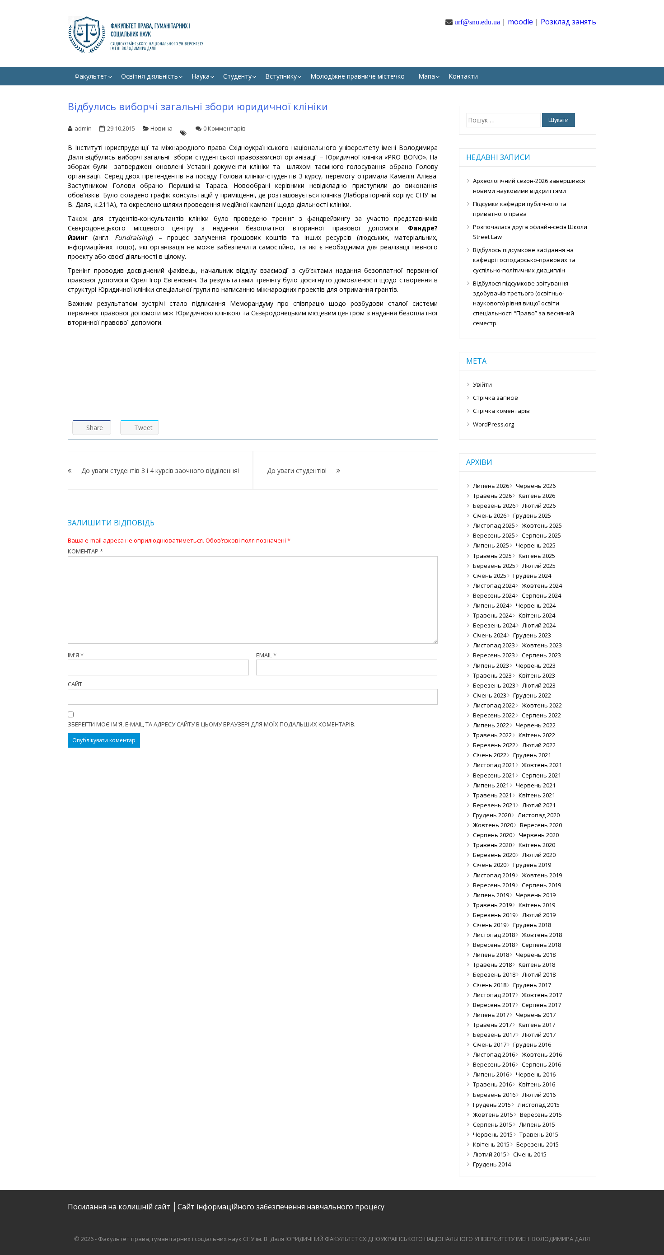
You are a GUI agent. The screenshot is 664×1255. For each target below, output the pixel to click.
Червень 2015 (493, 1134)
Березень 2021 (494, 805)
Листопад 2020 (539, 815)
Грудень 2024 (532, 575)
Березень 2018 (494, 974)
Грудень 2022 (532, 695)
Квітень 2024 (537, 615)
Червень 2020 (539, 835)
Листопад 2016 (494, 1054)
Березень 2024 (494, 625)
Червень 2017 (536, 1015)
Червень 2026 (536, 486)
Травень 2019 (492, 905)
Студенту (237, 76)
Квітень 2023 (537, 675)
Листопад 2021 (494, 765)
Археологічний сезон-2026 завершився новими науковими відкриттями (529, 186)
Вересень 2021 (494, 775)
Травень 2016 (492, 1084)
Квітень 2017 (537, 1025)
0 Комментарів (224, 128)
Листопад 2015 (539, 1104)
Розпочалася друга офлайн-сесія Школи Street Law (530, 232)
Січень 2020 (489, 865)
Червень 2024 (536, 605)
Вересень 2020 (541, 825)
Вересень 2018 (494, 945)
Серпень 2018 (541, 945)
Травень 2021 (492, 795)
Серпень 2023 (541, 655)
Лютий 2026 (539, 505)
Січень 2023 (489, 695)
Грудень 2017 (532, 985)
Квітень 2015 (491, 1144)
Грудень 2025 (532, 515)
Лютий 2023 (539, 685)
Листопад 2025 (494, 525)
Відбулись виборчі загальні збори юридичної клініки (198, 106)
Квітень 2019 (537, 905)
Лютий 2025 (539, 566)
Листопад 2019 (494, 875)
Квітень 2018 (537, 964)
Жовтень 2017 (542, 995)
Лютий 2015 (489, 1154)
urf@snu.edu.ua (477, 21)
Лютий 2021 (539, 805)
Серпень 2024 (541, 595)
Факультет (91, 76)
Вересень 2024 (494, 595)
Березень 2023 (494, 685)
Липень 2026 (491, 486)
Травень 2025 (492, 556)
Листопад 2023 (494, 645)
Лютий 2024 (539, 625)
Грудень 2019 (532, 865)
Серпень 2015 (492, 1124)
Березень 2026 (494, 505)
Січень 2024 (489, 635)
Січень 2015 (530, 1154)
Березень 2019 (494, 915)
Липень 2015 (537, 1124)
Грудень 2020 (492, 815)
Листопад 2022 (494, 705)
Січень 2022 (489, 755)
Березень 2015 (537, 1144)
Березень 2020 (494, 855)
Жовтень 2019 (542, 875)
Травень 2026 (492, 496)
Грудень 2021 (532, 755)
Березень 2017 (494, 1034)
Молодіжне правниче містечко (357, 76)
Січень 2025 (489, 575)
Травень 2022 (492, 735)
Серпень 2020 (492, 835)
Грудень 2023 (532, 635)
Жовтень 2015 (493, 1114)
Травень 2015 (538, 1134)
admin (83, 128)
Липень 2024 (491, 605)
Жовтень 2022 (542, 705)
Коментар (85, 551)
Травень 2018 (492, 964)
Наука (201, 76)
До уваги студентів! (297, 470)
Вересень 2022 (494, 715)
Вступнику (281, 76)
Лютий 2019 (539, 915)
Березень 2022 (494, 745)
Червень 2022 (536, 725)
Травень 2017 (492, 1025)
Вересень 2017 (494, 1005)
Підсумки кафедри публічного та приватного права (519, 209)
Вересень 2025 (494, 535)
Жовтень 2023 (542, 645)
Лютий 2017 (539, 1034)
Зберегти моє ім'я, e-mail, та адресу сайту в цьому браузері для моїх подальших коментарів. (211, 724)
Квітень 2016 (537, 1084)
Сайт (75, 684)
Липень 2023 (491, 665)
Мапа (426, 76)
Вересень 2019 (494, 885)
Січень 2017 (489, 1044)
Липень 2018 (491, 955)
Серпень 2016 (541, 1064)
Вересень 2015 (541, 1114)
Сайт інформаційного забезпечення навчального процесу (281, 1207)
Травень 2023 (492, 675)
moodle (520, 22)
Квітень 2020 (537, 845)
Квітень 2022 (537, 735)
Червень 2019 (536, 895)
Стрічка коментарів (501, 411)
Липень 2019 (491, 895)
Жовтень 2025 (542, 525)
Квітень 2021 (537, 795)
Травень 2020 (492, 845)
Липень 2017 (491, 1015)
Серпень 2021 (541, 775)
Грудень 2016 (532, 1044)
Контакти (463, 76)
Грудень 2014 (492, 1164)
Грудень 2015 (492, 1104)
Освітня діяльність (149, 76)
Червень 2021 (536, 785)
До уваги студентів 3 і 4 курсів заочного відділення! (160, 470)
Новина (161, 128)
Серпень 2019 (541, 885)
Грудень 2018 (532, 925)
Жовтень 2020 (493, 825)
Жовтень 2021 (542, 765)
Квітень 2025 (537, 556)
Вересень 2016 (494, 1064)
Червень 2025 (536, 545)
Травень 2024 (492, 615)
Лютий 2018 (539, 974)
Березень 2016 (494, 1095)
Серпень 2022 (541, 715)
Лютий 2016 (539, 1095)
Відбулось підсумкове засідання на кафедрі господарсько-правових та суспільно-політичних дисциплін (524, 260)
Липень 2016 (491, 1074)
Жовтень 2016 (542, 1054)
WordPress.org (493, 424)
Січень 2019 (489, 925)
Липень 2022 (491, 725)
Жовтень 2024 (542, 585)
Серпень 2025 (541, 535)
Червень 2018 (536, 955)
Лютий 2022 (539, 745)
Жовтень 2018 (542, 935)
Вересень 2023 (494, 655)
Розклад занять (568, 22)
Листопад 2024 (494, 585)
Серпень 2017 (541, 1005)
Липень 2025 (491, 545)
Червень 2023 (536, 665)
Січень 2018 (489, 985)
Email (266, 655)
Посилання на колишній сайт (120, 1207)
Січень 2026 (489, 515)
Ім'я (76, 655)
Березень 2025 (494, 566)
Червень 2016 (536, 1074)
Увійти (482, 384)
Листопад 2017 (494, 995)
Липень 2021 (491, 785)
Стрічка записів (495, 397)
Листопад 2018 (494, 935)
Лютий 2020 (539, 855)
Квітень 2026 (537, 496)
